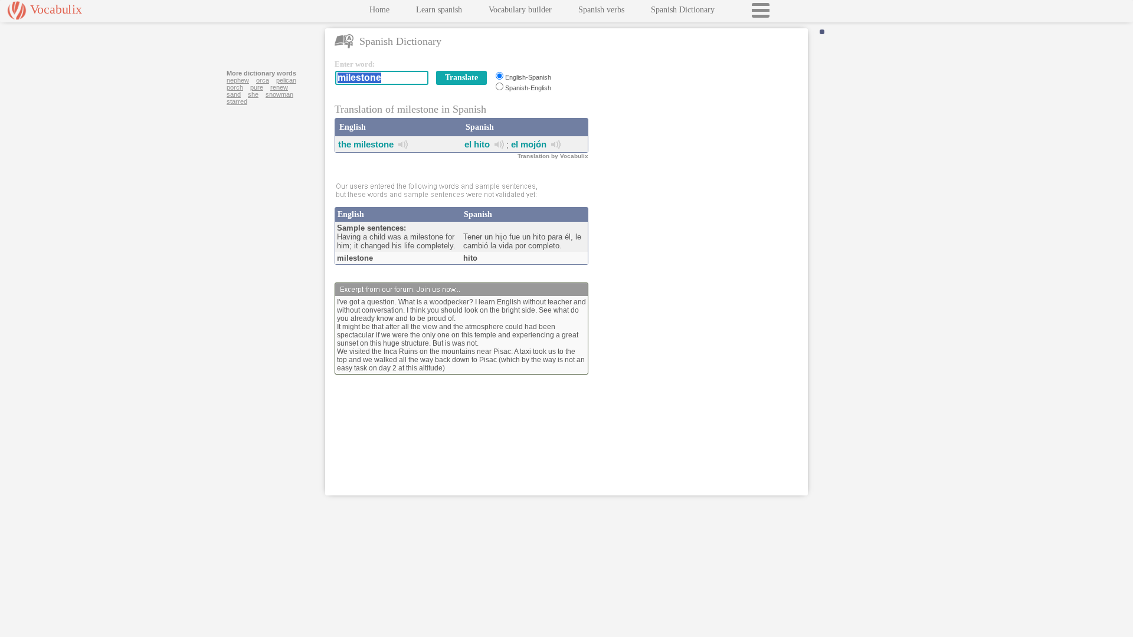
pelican (286, 80)
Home (379, 10)
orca (262, 80)
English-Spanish (528, 77)
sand (234, 94)
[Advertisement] (700, 133)
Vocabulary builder (520, 10)
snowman (279, 94)
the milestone (366, 144)
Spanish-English (528, 87)
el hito (477, 144)
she (253, 94)
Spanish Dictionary (683, 10)
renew (279, 87)
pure (256, 87)
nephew (238, 80)
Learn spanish (439, 10)
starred (237, 101)
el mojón (528, 144)
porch (235, 87)
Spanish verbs (601, 10)
